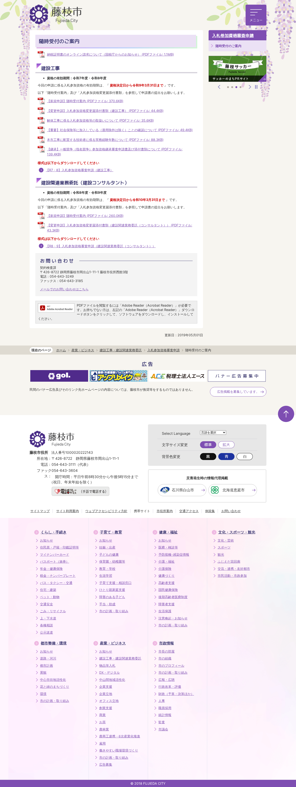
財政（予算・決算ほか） (176, 694)
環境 (43, 694)
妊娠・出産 (107, 547)
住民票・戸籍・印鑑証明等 (59, 547)
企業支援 (105, 687)
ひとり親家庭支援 (112, 590)
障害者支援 (166, 604)
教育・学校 (107, 569)
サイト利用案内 (67, 511)
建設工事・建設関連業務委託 (121, 350)
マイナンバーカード (54, 554)
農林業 (104, 729)
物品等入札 (107, 665)
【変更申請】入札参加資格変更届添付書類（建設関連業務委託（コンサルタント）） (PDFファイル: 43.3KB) (119, 227)
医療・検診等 (168, 547)
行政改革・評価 (169, 687)
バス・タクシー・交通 (56, 583)
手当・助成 (107, 604)
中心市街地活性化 (53, 680)
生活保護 (164, 611)
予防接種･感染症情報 (173, 554)
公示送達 (46, 632)
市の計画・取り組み (113, 611)
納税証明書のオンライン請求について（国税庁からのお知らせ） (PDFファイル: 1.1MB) (110, 54)
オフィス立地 (109, 701)
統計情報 (164, 715)
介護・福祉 (166, 561)
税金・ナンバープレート (58, 576)
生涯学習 (105, 576)
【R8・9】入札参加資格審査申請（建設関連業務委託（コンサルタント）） (101, 246)
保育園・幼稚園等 (112, 561)
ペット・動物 (49, 597)
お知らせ (46, 540)
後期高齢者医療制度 (173, 597)
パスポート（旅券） (54, 561)
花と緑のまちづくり (54, 687)
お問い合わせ (231, 511)
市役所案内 (165, 511)
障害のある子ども (112, 597)
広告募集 (105, 764)
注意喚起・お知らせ (173, 618)
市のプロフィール (171, 665)
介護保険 (164, 569)
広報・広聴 (166, 680)
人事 (161, 701)
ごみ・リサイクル (53, 611)
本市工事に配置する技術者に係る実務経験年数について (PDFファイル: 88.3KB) (105, 140)
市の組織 (164, 658)
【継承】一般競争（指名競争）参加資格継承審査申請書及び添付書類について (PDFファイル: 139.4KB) (114, 151)
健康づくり (166, 576)
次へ (250, 87)
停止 (256, 87)
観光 (221, 554)
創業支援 (105, 708)
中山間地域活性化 (112, 680)
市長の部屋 (166, 651)
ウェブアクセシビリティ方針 (106, 511)
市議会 (163, 729)
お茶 (102, 722)
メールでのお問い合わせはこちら (64, 289)
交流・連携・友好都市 (234, 569)
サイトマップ (40, 511)
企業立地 (105, 694)
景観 (43, 672)
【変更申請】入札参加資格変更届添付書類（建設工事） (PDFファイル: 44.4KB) (105, 111)
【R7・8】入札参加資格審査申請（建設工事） (79, 170)
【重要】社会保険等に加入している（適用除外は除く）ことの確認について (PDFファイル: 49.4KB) (120, 130)
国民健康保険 (168, 590)
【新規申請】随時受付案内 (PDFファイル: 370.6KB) (85, 101)
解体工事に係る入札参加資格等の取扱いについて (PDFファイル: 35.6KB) (100, 120)
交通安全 (46, 604)
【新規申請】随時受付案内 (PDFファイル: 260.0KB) (85, 216)
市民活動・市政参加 (232, 576)
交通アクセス (189, 511)
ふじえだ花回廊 (229, 561)
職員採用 (164, 708)
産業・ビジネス (82, 350)
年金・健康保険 (51, 569)
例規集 (210, 511)
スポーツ (224, 547)
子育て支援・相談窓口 (115, 583)
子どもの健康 (109, 554)
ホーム (61, 350)
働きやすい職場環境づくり (118, 750)
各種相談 (46, 625)
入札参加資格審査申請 (233, 35)
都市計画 (46, 665)
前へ (219, 87)
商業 (102, 715)
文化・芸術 (226, 540)
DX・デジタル (109, 672)
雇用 (102, 743)
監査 (161, 722)
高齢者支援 (166, 583)
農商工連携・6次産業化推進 (119, 736)
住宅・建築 (48, 590)
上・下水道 (48, 618)
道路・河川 (48, 658)
